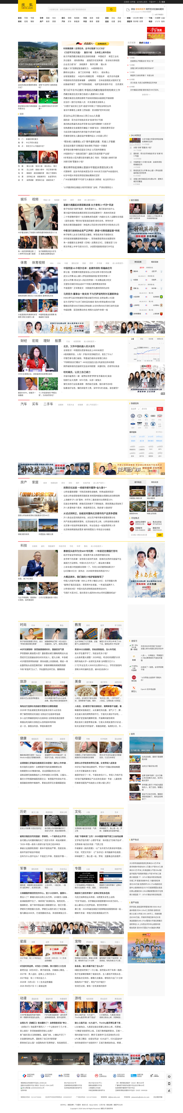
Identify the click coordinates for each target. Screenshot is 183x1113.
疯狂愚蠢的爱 (39, 173)
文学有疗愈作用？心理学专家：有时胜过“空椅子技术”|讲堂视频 (102, 840)
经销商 (80, 405)
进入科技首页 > (97, 546)
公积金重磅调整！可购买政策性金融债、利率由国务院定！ (89, 492)
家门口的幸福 (84, 72)
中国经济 (102, 56)
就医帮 (62, 739)
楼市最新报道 (157, 524)
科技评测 (62, 546)
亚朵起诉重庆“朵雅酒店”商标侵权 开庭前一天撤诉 (85, 146)
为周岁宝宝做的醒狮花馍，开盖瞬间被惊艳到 (95, 718)
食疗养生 (103, 682)
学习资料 (118, 625)
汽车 (24, 404)
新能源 (76, 21)
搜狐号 (134, 641)
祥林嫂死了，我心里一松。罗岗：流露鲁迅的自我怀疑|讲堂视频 (103, 856)
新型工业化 (114, 56)
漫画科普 (49, 999)
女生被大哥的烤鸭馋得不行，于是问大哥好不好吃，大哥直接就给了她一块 (107, 714)
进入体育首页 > (118, 263)
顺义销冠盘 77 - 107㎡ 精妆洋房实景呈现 (145, 877)
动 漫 (21, 177)
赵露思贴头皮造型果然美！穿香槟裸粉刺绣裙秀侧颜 (43, 665)
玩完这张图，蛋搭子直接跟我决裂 (152, 758)
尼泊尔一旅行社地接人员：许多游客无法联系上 (84, 102)
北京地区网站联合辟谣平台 (73, 1088)
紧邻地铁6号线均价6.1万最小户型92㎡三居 (146, 867)
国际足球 (75, 263)
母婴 (97, 18)
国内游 (34, 682)
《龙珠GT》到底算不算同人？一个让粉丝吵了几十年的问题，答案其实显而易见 (55, 1027)
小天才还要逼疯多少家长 (86, 771)
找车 (160, 409)
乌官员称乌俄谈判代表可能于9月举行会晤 (81, 132)
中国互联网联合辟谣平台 (97, 1090)
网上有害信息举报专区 (156, 36)
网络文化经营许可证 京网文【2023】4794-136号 (37, 1085)
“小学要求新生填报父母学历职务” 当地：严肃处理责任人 (88, 187)
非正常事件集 (51, 170)
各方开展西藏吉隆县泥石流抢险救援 (79, 56)
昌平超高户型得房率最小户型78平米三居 (145, 874)
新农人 (96, 72)
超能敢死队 (41, 177)
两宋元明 (63, 812)
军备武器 (49, 869)
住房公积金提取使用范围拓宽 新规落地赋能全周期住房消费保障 (91, 496)
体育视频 (38, 262)
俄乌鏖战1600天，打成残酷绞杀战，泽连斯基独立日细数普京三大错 (50, 913)
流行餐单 (89, 682)
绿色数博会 (79, 60)
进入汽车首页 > (92, 405)
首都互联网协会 (140, 1075)
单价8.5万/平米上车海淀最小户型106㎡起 (145, 870)
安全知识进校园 (112, 60)
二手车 (48, 404)
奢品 (61, 625)
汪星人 (117, 942)
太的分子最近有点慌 (150, 766)
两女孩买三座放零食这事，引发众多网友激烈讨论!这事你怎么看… (104, 722)
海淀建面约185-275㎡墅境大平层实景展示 (145, 921)
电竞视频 (89, 999)
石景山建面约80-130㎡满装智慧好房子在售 (146, 891)
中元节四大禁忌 (32, 143)
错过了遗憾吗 (51, 173)
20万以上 (159, 437)
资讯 (63, 483)
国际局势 (34, 869)
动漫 (113, 21)
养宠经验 (89, 942)
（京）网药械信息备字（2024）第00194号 (129, 1083)
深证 (141, 339)
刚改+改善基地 (140, 530)
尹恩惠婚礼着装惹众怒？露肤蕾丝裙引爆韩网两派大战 (44, 653)
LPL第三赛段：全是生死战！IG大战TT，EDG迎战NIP (98, 1039)
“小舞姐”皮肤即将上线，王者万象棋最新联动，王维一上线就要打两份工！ (107, 1031)
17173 (157, 21)
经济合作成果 (113, 76)
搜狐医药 (34, 739)
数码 (86, 546)
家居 (54, 21)
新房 (48, 21)
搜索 (160, 535)
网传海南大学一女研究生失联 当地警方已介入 (95, 661)
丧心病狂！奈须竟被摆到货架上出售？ (37, 1031)
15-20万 (150, 437)
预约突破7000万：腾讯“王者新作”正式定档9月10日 (97, 1035)
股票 (58, 341)
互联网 (34, 546)
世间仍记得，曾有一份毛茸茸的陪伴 (91, 986)
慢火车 (104, 64)
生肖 (61, 942)
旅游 (91, 18)
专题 (32, 18)
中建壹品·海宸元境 (135, 498)
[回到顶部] (169, 1098)
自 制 (21, 170)
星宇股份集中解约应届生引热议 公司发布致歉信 (84, 150)
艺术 (116, 812)
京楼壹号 (138, 528)
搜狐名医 (49, 739)
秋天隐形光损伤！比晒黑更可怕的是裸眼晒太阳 (41, 767)
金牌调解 (30, 180)
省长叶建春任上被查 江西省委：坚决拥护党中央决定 (86, 110)
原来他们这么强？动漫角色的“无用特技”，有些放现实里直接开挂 (48, 1043)
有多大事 (39, 166)
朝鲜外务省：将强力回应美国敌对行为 (92, 913)
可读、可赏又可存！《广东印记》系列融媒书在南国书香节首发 (102, 852)
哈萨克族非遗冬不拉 (104, 84)
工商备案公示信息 (94, 1088)
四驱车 (133, 441)
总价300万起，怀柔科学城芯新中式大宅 (144, 917)
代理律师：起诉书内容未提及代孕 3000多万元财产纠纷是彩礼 (90, 171)
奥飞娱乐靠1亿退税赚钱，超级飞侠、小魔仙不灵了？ (43, 1035)
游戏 (119, 21)
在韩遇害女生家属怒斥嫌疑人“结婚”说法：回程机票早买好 (89, 128)
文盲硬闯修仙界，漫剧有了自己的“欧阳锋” (38, 1039)
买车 (69, 21)
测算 (33, 942)
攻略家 (62, 682)
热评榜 (135, 21)
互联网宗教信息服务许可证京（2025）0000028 (131, 1090)
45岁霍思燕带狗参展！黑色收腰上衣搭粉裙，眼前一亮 (44, 661)
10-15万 (142, 437)
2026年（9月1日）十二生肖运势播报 (36, 982)
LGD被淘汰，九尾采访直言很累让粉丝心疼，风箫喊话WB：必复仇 (104, 1027)
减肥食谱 (118, 682)
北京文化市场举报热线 (121, 1075)
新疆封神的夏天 (32, 139)
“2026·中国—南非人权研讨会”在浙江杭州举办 (40, 844)
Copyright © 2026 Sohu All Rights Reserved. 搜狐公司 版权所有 (91, 1109)
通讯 (42, 546)
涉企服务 (67, 60)
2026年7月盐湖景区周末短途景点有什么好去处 (40, 710)
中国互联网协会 (103, 1075)
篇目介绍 (88, 52)
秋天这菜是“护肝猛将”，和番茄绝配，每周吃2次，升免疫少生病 (103, 726)
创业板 (151, 339)
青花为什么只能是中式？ (35, 146)
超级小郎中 (40, 170)
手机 (71, 546)
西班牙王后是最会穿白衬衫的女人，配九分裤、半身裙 (44, 657)
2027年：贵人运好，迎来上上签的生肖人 (38, 974)
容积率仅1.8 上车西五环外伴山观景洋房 (144, 924)
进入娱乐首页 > (90, 200)
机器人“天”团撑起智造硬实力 (76, 68)
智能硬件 (51, 546)
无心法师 (30, 170)
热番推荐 (63, 999)
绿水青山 (48, 166)
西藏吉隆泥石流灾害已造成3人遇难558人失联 (83, 94)
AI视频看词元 (97, 68)
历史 (119, 18)
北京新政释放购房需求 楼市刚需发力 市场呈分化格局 (86, 529)
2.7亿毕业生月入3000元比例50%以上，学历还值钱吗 (98, 665)
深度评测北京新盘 (158, 530)
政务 (163, 21)
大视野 (157, 18)
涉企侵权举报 (157, 1097)
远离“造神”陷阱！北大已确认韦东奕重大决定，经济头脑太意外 (152, 777)
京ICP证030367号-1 (95, 1083)
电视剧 (76, 18)
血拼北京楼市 (140, 522)
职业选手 (103, 999)
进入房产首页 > (99, 483)
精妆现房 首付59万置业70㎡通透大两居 (144, 928)
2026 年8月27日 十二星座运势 (33, 986)
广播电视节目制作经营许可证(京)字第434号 (129, 1085)
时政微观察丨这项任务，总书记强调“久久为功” (84, 48)
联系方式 (85, 1105)
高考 (88, 625)
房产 (24, 482)
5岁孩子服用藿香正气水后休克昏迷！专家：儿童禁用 (98, 779)
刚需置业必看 (139, 524)
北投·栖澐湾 (151, 498)
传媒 (102, 869)
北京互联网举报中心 (48, 1075)
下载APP (152, 2)
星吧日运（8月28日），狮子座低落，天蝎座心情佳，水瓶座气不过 (49, 970)
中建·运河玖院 (151, 514)
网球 (107, 263)
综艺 (72, 200)
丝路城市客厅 (69, 84)
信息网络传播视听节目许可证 (125, 1088)
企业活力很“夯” (70, 64)
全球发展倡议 (69, 76)
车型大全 (70, 405)
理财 (32, 21)
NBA (54, 18)
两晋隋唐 (49, 812)
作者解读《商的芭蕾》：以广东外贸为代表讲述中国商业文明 (101, 848)
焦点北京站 (157, 522)
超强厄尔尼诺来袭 (95, 60)
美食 (78, 681)
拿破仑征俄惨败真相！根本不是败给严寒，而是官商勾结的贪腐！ (49, 848)
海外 (77, 483)
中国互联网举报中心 (30, 1075)
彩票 (141, 21)
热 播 (21, 166)
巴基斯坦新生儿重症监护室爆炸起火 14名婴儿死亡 (85, 136)
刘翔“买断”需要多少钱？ (74, 162)
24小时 (136, 18)
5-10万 (133, 437)
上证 (132, 339)
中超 (66, 263)
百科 (70, 483)
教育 (91, 21)
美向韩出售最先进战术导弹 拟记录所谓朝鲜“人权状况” (87, 124)
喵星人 (103, 942)
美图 (79, 200)
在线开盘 (86, 483)
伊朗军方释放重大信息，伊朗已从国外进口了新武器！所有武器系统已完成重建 (55, 909)
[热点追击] (145, 42)
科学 (78, 546)
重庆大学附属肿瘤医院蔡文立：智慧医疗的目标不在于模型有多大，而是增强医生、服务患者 (61, 779)
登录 (163, 2)
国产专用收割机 (85, 84)
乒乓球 (99, 263)
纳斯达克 (160, 339)
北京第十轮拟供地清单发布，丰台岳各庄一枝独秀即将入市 (89, 525)
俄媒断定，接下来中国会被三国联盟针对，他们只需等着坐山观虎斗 (50, 905)
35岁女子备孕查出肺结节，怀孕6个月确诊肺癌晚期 (97, 767)
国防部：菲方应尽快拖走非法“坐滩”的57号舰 (83, 120)
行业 (68, 341)
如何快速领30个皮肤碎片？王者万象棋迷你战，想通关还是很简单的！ (106, 1043)
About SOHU (93, 1105)
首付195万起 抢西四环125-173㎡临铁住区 (145, 884)
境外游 (48, 682)
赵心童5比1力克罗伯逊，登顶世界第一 (92, 905)
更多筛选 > (159, 432)
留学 (102, 625)
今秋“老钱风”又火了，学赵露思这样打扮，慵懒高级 (42, 669)
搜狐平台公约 (118, 1105)
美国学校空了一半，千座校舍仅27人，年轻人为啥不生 (99, 775)
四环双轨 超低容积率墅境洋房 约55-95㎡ (145, 907)
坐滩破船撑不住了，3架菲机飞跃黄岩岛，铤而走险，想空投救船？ (49, 901)
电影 (65, 200)
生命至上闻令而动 (103, 52)
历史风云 (63, 869)
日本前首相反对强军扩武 (110, 80)
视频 (69, 18)
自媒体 (60, 405)
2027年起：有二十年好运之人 (33, 978)
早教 (88, 739)
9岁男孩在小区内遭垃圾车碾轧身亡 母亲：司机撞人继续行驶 (90, 158)
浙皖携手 (83, 64)
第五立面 (30, 166)
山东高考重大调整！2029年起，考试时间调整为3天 (97, 657)
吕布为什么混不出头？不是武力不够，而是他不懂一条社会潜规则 (49, 856)
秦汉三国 (34, 812)
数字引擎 (94, 64)
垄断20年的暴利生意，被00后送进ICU (92, 669)
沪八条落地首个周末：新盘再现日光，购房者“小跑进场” (88, 508)
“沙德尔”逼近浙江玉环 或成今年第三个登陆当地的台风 (87, 106)
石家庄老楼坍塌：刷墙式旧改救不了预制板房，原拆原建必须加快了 (93, 504)
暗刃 (55, 166)
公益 (163, 18)
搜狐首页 (27, 6)
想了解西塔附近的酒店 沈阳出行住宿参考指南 (40, 714)
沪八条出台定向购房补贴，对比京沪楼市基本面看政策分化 (89, 518)
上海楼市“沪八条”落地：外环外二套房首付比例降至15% (88, 500)
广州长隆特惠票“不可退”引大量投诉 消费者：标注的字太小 (89, 179)
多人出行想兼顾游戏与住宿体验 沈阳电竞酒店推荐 (42, 718)
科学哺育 (103, 739)
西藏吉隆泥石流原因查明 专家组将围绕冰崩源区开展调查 (88, 98)
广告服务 (78, 1105)
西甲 (91, 263)
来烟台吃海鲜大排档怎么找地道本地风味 (38, 722)
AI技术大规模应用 (86, 76)
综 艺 (21, 180)
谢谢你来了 (50, 180)
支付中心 (63, 1105)
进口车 (142, 441)
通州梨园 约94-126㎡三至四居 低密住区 (144, 910)
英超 (48, 18)
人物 (47, 625)
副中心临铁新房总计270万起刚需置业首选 (145, 888)
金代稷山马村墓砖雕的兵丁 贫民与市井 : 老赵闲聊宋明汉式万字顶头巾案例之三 (55, 840)
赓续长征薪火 (69, 72)
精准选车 (159, 441)
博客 (141, 18)
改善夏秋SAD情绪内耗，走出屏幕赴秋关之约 (40, 771)
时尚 (23, 625)
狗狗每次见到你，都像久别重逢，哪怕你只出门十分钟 (98, 978)
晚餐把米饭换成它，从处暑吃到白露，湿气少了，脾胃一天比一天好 (104, 710)
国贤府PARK (133, 514)
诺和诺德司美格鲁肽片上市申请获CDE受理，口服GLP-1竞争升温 (49, 775)
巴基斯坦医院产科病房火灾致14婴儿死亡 (93, 783)
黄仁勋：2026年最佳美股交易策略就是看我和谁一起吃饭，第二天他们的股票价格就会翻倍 (115, 909)
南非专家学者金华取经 (30, 852)
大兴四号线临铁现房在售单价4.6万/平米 (144, 863)
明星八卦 (46, 200)
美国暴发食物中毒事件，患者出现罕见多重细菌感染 (43, 783)
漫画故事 (34, 999)
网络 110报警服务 (84, 1075)
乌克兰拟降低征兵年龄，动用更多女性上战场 (95, 897)
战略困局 (92, 80)
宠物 (78, 941)
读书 (102, 812)
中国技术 (101, 76)
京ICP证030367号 (70, 1083)
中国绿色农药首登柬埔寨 (74, 80)
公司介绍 (102, 1105)
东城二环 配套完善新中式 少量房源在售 (144, 881)
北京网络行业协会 (66, 1075)
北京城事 (132, 43)
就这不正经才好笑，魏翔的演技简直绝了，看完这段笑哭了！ (152, 796)
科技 (24, 545)
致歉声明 (118, 869)
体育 (24, 262)
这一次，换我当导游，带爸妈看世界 (36, 726)
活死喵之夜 (31, 177)
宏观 (26, 21)
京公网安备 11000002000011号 (33, 1088)
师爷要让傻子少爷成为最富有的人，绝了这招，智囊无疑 (152, 787)
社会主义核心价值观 (156, 30)
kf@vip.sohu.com (114, 1097)
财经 (24, 341)
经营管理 (77, 341)
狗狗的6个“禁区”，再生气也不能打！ (91, 982)
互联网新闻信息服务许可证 (73, 1085)
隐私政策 (109, 1105)
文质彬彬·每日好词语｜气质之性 (89, 844)
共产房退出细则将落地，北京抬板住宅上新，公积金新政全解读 (91, 522)
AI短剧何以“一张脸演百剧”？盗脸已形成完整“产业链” (86, 154)
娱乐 (24, 199)
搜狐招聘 (71, 1105)
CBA (59, 263)
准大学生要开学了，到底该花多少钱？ (92, 653)
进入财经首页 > (90, 341)
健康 (97, 21)
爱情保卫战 (40, 180)
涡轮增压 (151, 441)
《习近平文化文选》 (72, 52)
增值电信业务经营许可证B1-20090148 (33, 1083)
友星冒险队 (52, 177)
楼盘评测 (156, 528)
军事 (26, 18)
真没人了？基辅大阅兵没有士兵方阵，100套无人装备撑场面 (46, 897)
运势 (47, 942)
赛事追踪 (118, 999)
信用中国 (24, 1090)
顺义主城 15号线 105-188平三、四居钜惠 (145, 914)
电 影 (21, 173)
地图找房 (54, 483)
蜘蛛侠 (29, 173)
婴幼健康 (118, 739)
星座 (23, 941)
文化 (113, 18)
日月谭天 (119, 84)
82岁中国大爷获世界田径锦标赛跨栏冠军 (81, 175)
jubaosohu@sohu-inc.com (140, 1097)
